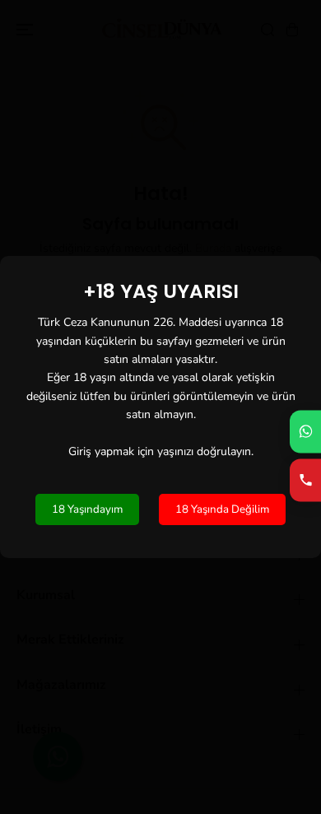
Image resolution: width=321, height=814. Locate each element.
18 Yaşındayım (87, 509)
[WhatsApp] (305, 431)
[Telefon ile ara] (305, 479)
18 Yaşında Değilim (222, 509)
